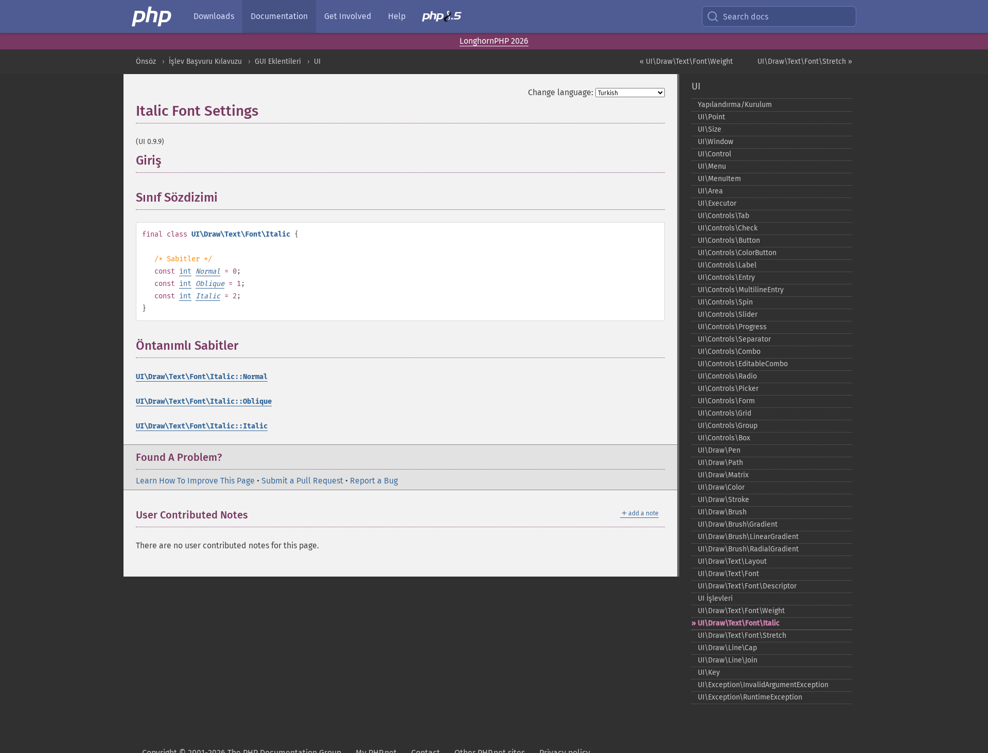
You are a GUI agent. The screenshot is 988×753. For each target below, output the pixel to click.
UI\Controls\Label (727, 265)
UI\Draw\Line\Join (727, 660)
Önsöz (146, 61)
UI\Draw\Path (720, 462)
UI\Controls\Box (724, 438)
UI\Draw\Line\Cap (727, 647)
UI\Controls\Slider (727, 314)
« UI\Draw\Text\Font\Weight (686, 61)
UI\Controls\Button (729, 240)
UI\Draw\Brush (722, 512)
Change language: (560, 92)
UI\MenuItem (719, 178)
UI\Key (709, 672)
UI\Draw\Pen (719, 450)
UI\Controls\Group (727, 425)
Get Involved (348, 16)
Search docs (745, 17)
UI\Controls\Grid (724, 413)
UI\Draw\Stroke (723, 499)
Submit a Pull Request (302, 481)
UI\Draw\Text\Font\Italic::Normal (202, 376)
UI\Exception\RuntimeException (750, 697)
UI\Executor (717, 203)
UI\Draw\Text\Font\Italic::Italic (202, 426)
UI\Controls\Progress (732, 326)
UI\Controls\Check (727, 228)
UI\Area (710, 191)
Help (396, 16)
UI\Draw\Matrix (723, 475)
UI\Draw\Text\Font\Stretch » (804, 61)
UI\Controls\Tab (723, 215)
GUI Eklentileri (278, 61)
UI (317, 61)
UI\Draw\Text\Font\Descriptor (747, 586)
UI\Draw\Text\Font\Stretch (742, 635)
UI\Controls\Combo (729, 351)
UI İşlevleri (715, 598)
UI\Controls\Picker (728, 388)
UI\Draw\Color (721, 487)
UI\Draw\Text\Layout (732, 561)
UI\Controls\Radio (727, 376)
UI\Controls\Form (726, 401)
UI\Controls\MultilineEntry (741, 289)
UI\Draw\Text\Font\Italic (739, 623)
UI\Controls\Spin (725, 302)
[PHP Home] (152, 16)
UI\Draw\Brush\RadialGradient (748, 549)
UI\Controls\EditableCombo (743, 364)
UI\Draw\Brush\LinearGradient (748, 536)
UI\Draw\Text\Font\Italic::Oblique (204, 401)
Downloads (213, 16)
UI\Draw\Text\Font (728, 573)
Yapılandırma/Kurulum (735, 104)
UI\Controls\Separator (734, 339)
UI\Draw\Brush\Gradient (738, 524)
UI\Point (711, 117)
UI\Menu (712, 166)
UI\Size (709, 129)
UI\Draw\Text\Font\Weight (741, 610)
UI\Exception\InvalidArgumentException (763, 684)
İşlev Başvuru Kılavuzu (205, 61)
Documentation (279, 16)
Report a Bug (374, 481)
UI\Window (715, 141)
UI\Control (714, 154)
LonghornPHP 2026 (494, 41)
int (185, 271)
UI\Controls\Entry (726, 277)
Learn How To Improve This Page (195, 481)
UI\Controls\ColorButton (737, 252)
